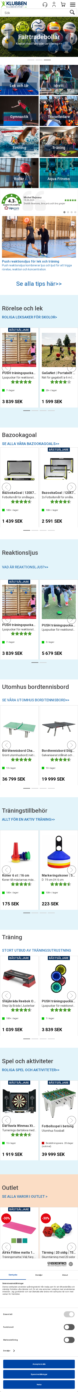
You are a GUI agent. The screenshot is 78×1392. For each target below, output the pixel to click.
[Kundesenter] (45, 4)
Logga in (54, 4)
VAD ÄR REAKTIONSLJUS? (25, 567)
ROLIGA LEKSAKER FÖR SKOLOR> (29, 317)
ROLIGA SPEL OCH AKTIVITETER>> (30, 1070)
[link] (39, 202)
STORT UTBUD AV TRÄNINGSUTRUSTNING (36, 950)
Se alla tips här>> (39, 283)
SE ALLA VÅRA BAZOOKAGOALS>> (30, 444)
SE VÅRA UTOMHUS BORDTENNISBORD (35, 700)
